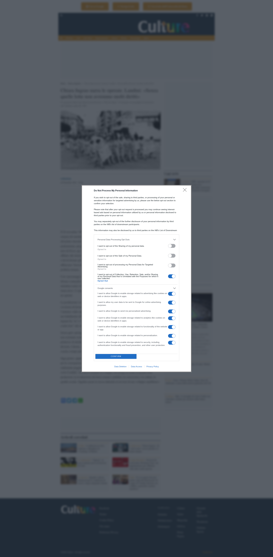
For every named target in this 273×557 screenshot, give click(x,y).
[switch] (171, 246)
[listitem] (136, 239)
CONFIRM (116, 356)
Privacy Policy (152, 366)
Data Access (136, 366)
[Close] (185, 190)
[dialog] (136, 278)
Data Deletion (120, 366)
